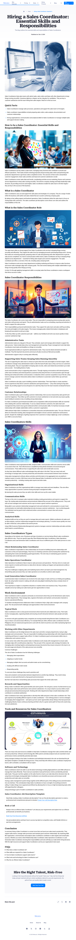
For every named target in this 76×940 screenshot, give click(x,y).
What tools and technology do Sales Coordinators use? (22, 857)
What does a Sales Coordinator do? (16, 850)
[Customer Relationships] (4, 391)
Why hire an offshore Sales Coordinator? (18, 860)
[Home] (24, 11)
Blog (55, 3)
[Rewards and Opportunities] (4, 683)
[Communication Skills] (4, 496)
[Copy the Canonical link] (58, 901)
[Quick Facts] (4, 104)
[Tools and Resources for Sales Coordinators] (4, 708)
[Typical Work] (4, 608)
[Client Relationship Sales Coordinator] (4, 546)
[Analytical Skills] (4, 516)
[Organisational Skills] (4, 484)
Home (31, 922)
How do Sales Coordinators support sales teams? (20, 855)
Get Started (67, 3)
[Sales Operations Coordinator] (4, 559)
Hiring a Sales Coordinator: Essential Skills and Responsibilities (43, 11)
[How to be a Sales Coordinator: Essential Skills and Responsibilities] (4, 124)
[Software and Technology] (4, 766)
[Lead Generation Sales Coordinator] (4, 575)
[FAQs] (4, 846)
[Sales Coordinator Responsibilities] (4, 276)
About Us (38, 922)
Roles (34, 3)
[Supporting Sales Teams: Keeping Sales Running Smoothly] (4, 358)
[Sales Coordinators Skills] (4, 421)
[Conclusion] (4, 827)
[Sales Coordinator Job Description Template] (4, 793)
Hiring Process (43, 3)
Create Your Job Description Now (47, 800)
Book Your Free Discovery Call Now (16, 816)
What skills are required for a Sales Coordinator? (20, 852)
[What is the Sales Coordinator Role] (4, 207)
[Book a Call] (4, 805)
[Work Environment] (4, 592)
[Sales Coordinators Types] (4, 532)
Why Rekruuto (14, 3)
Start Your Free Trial (38, 885)
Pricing (26, 3)
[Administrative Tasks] (4, 339)
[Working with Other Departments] (4, 628)
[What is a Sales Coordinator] (4, 190)
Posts (29, 11)
